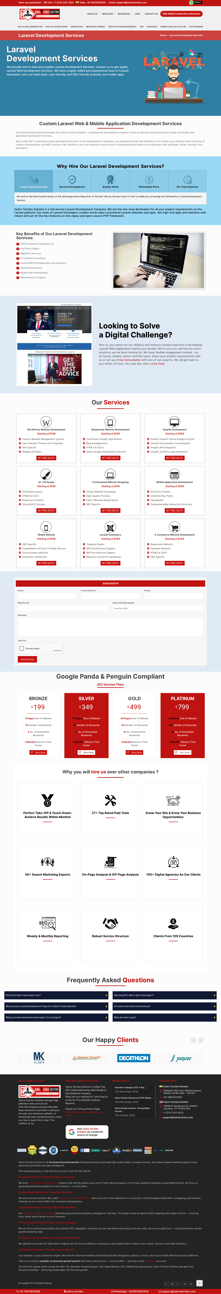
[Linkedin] (191, 1284)
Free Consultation (129, 359)
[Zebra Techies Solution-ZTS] (39, 20)
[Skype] (166, 1284)
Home (163, 35)
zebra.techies (74, 1291)
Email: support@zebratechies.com (128, 2)
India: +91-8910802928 (93, 2)
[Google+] (178, 1284)
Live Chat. (158, 363)
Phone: (147, 590)
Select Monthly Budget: (123, 603)
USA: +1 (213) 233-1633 (60, 2)
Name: (21, 590)
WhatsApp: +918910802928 (131, 1291)
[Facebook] (172, 1284)
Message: (22, 615)
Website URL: (24, 603)
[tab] (33, 181)
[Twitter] (184, 1284)
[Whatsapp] (196, 3)
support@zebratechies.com (178, 1117)
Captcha (22, 640)
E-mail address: (88, 590)
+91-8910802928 (29, 1291)
